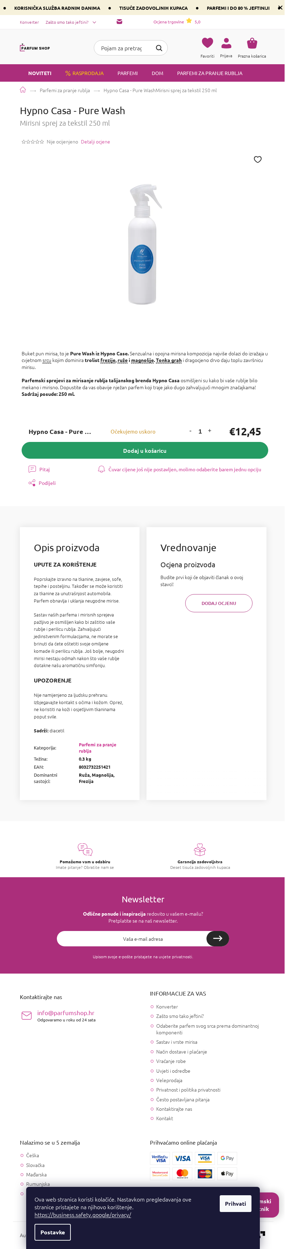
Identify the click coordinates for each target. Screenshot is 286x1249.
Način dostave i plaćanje (181, 1051)
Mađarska (36, 1174)
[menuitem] (35, 73)
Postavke (52, 1232)
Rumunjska (38, 1184)
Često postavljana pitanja (183, 1099)
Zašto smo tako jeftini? (67, 22)
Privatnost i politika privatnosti (188, 1089)
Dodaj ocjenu (219, 603)
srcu (47, 359)
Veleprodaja (169, 1080)
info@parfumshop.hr (66, 1015)
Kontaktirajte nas (174, 1108)
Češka (32, 1155)
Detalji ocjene (95, 141)
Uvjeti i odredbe (173, 1070)
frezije (107, 360)
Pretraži (159, 47)
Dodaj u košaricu (144, 450)
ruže (123, 360)
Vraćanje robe (171, 1060)
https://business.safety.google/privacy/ (83, 1214)
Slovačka (35, 1165)
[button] (190, 432)
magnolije (142, 360)
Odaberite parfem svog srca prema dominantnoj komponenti (207, 1029)
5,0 (177, 21)
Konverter (29, 22)
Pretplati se (217, 938)
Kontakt (164, 1118)
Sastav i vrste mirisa (176, 1041)
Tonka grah (169, 360)
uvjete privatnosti (175, 956)
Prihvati (235, 1203)
